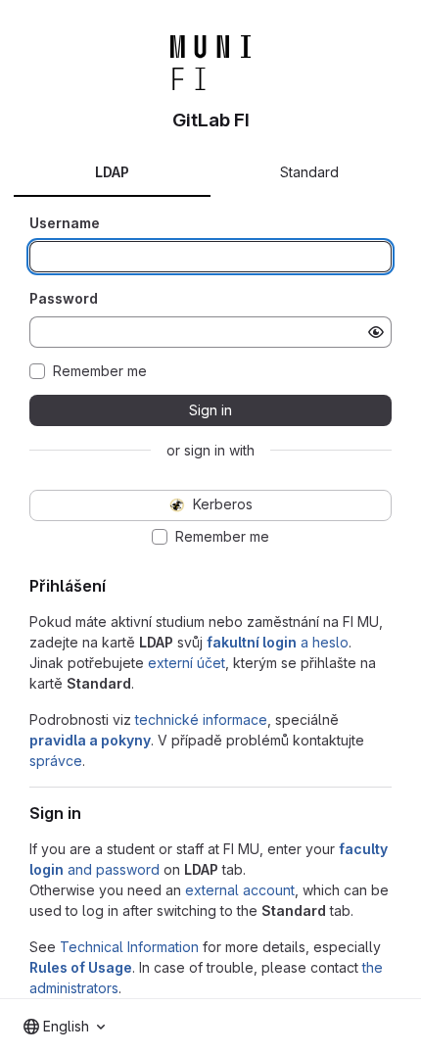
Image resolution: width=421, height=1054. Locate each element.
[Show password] (376, 332)
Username (64, 223)
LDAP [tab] (112, 172)
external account (240, 890)
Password (63, 298)
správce (55, 760)
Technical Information (129, 946)
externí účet (186, 662)
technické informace (201, 719)
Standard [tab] (309, 172)
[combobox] (64, 1026)
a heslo (278, 642)
